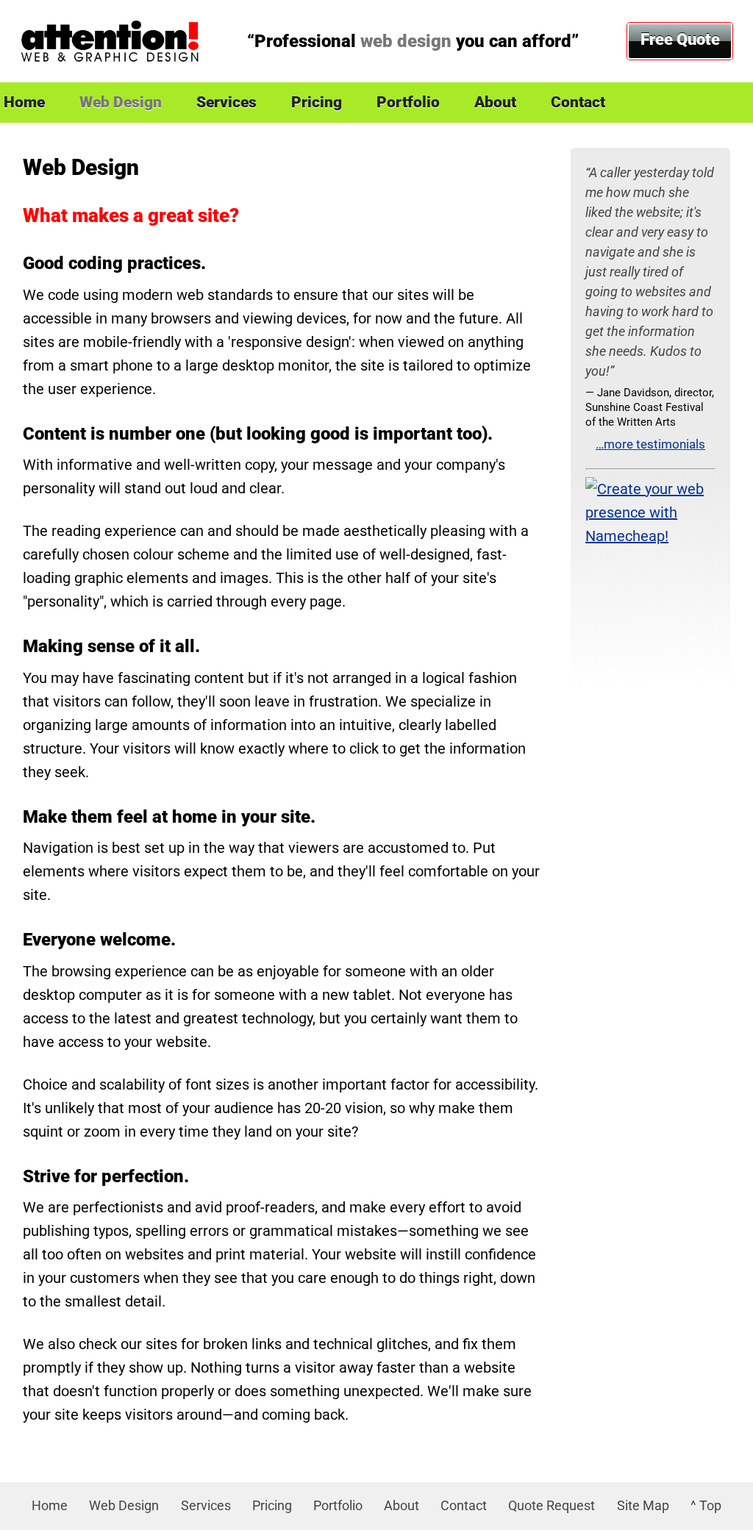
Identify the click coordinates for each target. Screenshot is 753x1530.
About (495, 102)
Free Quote (680, 39)
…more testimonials (650, 444)
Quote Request (551, 1505)
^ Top (705, 1505)
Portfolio (408, 102)
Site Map (643, 1505)
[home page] (110, 41)
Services (226, 102)
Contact (578, 102)
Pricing (316, 102)
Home (50, 1505)
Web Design (120, 102)
